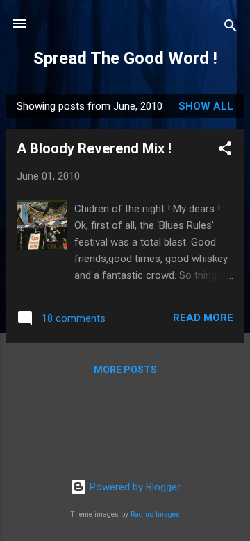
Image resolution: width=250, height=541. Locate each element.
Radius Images (155, 514)
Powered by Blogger (134, 487)
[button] (225, 151)
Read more (203, 317)
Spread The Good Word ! (125, 58)
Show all (205, 106)
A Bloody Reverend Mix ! (94, 148)
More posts (125, 369)
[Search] (230, 28)
